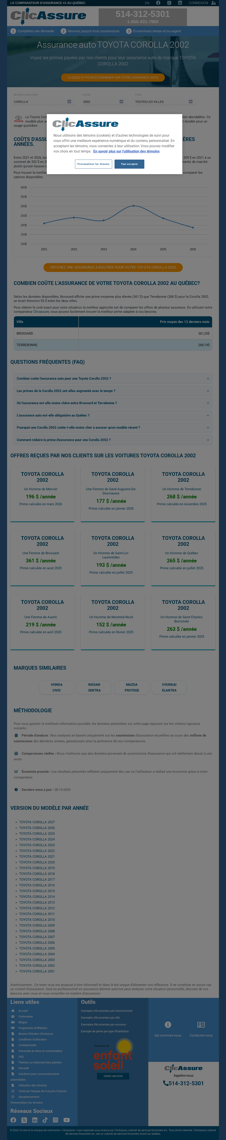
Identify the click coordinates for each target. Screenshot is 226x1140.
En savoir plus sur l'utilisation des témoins (126, 151)
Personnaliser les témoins (93, 164)
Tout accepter (129, 164)
